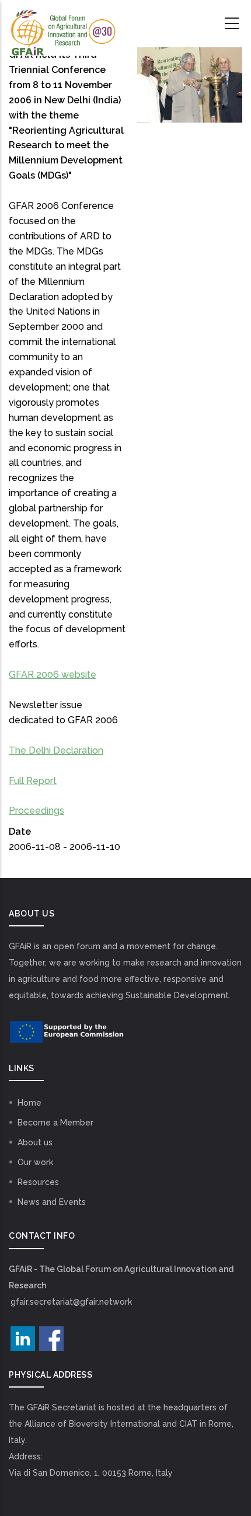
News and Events (52, 1202)
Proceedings (36, 810)
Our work (35, 1162)
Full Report (33, 780)
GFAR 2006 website (52, 674)
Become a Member (55, 1122)
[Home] (62, 24)
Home (29, 1102)
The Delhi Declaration (56, 750)
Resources (38, 1182)
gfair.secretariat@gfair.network (71, 1301)
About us (35, 1142)
